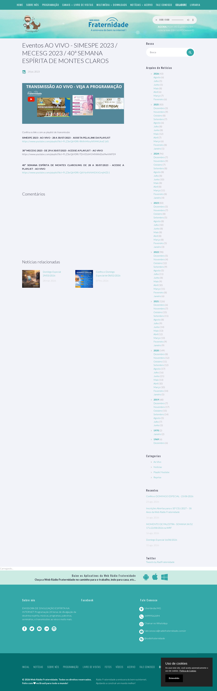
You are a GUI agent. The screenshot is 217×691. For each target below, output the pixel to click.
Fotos (108, 667)
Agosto (157, 77)
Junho (157, 84)
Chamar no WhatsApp (156, 623)
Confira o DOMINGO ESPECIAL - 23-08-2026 (169, 496)
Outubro (158, 115)
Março (157, 95)
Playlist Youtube (161, 472)
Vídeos (119, 667)
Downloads (120, 5)
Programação (50, 5)
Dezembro (159, 108)
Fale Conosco (164, 5)
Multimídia (103, 5)
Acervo (148, 5)
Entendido (174, 678)
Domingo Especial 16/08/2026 (161, 539)
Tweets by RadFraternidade (160, 562)
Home (20, 5)
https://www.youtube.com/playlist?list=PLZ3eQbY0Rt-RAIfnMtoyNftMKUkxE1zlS (65, 141)
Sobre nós (32, 5)
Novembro (159, 111)
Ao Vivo (157, 461)
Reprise (157, 477)
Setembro (159, 119)
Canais (66, 5)
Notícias (135, 5)
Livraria (195, 5)
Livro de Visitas (83, 5)
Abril (156, 91)
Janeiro (157, 148)
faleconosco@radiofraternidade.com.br (165, 630)
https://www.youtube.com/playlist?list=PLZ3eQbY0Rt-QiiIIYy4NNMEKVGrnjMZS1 (66, 172)
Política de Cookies (188, 671)
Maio (156, 88)
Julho (156, 81)
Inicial (25, 667)
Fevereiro (159, 99)
